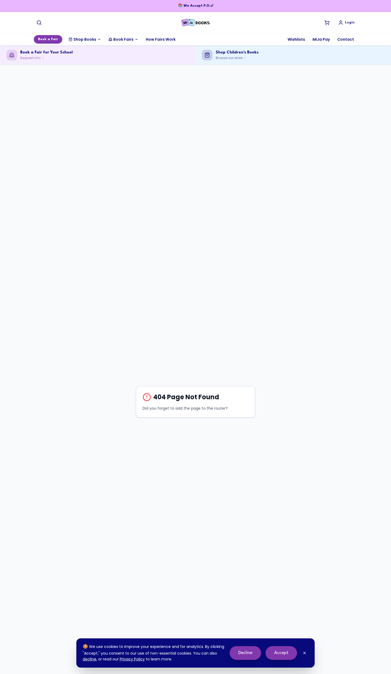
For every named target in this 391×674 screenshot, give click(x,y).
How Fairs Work (161, 39)
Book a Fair (48, 39)
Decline (245, 653)
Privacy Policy (132, 659)
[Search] (39, 22)
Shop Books (84, 39)
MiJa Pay (321, 39)
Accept (281, 653)
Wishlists (296, 39)
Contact (345, 39)
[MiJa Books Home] (195, 22)
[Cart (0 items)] (327, 22)
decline (89, 659)
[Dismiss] (304, 653)
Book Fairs (123, 39)
